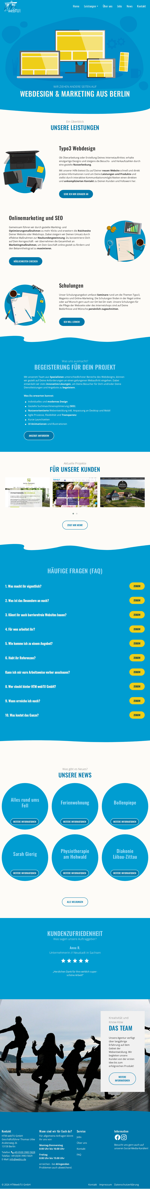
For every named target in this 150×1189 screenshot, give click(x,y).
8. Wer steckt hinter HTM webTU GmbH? (30, 686)
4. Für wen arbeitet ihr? (20, 629)
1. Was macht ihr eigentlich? (23, 586)
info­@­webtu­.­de (18, 1159)
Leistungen (90, 6)
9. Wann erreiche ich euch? (22, 700)
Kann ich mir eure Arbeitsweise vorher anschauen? (37, 672)
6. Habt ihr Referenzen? (20, 657)
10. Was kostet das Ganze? (22, 715)
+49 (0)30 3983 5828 (24, 1152)
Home (76, 6)
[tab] (75, 586)
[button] (73, 513)
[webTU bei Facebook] (117, 1137)
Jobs (119, 6)
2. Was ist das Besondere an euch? (27, 600)
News (129, 6)
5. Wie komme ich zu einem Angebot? (29, 643)
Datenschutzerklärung (126, 1184)
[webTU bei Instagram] (124, 1137)
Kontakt (141, 6)
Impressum (105, 1184)
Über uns (107, 6)
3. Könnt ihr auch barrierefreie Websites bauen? (36, 614)
